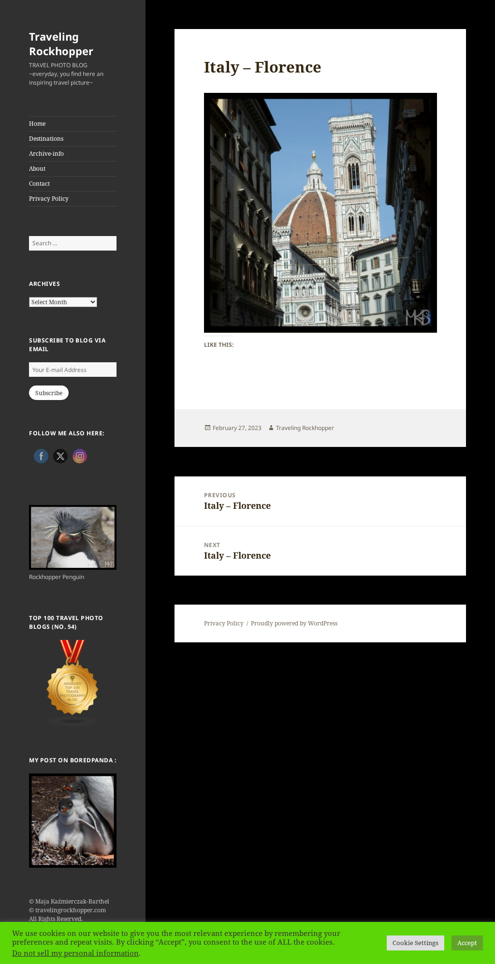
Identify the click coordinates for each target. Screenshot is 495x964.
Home (37, 123)
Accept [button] (467, 942)
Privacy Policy (49, 198)
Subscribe (48, 393)
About (37, 168)
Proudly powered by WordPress (294, 623)
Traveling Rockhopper (61, 43)
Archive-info (46, 153)
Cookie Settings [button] (415, 942)
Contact (39, 183)
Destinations (46, 138)
